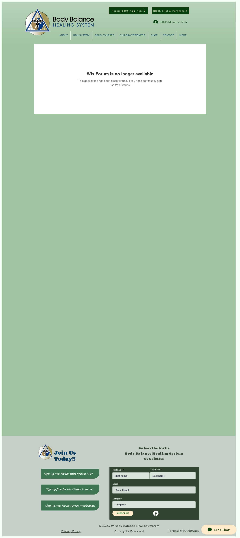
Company (117, 499)
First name (117, 470)
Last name (155, 470)
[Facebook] (155, 513)
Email (115, 484)
